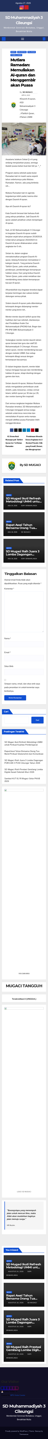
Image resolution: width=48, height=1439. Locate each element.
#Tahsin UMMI (26, 117)
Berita (13, 52)
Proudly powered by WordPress (16, 1431)
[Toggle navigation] (22, 39)
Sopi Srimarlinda (29, 505)
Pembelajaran (16, 55)
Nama (7, 638)
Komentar (9, 589)
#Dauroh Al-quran (27, 99)
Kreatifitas (22, 52)
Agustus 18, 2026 (16, 1303)
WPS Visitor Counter (17, 1395)
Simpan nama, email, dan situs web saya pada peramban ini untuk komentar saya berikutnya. (22, 687)
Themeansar (23, 1434)
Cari (6, 711)
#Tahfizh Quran (27, 113)
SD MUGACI (27, 92)
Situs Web (8, 666)
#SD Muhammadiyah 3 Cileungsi (27, 106)
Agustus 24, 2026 (16, 1271)
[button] (40, 39)
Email (7, 652)
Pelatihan (31, 52)
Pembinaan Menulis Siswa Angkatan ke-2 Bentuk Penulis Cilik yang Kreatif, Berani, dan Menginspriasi (33, 443)
